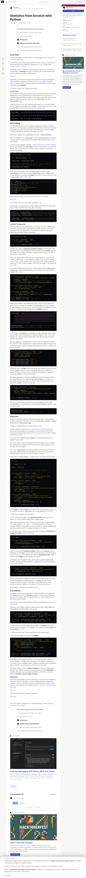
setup (37, 685)
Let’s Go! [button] (7, 875)
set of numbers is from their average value (40, 429)
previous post (49, 140)
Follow (73, 11)
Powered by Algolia (43, 1)
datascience (14, 22)
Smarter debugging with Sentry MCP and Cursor (32, 771)
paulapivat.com (42, 8)
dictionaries (52, 685)
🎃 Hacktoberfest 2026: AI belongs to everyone (72, 72)
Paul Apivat (16, 7)
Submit (15, 803)
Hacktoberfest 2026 (67, 79)
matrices (43, 433)
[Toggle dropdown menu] (56, 736)
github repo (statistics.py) (37, 108)
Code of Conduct (29, 807)
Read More (13, 786)
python (29, 22)
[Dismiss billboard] (83, 858)
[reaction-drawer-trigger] (3, 59)
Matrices (12, 83)
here (40, 202)
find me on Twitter (19, 705)
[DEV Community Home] (2, 2)
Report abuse (38, 807)
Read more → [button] (67, 87)
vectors (36, 433)
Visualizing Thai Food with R (69, 39)
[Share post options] (3, 78)
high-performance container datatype (44, 145)
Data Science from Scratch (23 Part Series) (30, 29)
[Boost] (3, 73)
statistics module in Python (18, 66)
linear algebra (42, 81)
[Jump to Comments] (3, 64)
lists (47, 685)
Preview (22, 803)
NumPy (41, 64)
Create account (79, 1)
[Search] (6, 2)
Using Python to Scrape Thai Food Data (72, 44)
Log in (72, 1)
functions (42, 685)
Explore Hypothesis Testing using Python (72, 49)
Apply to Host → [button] (15, 854)
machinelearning (22, 22)
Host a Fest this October (21, 843)
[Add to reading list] (3, 69)
